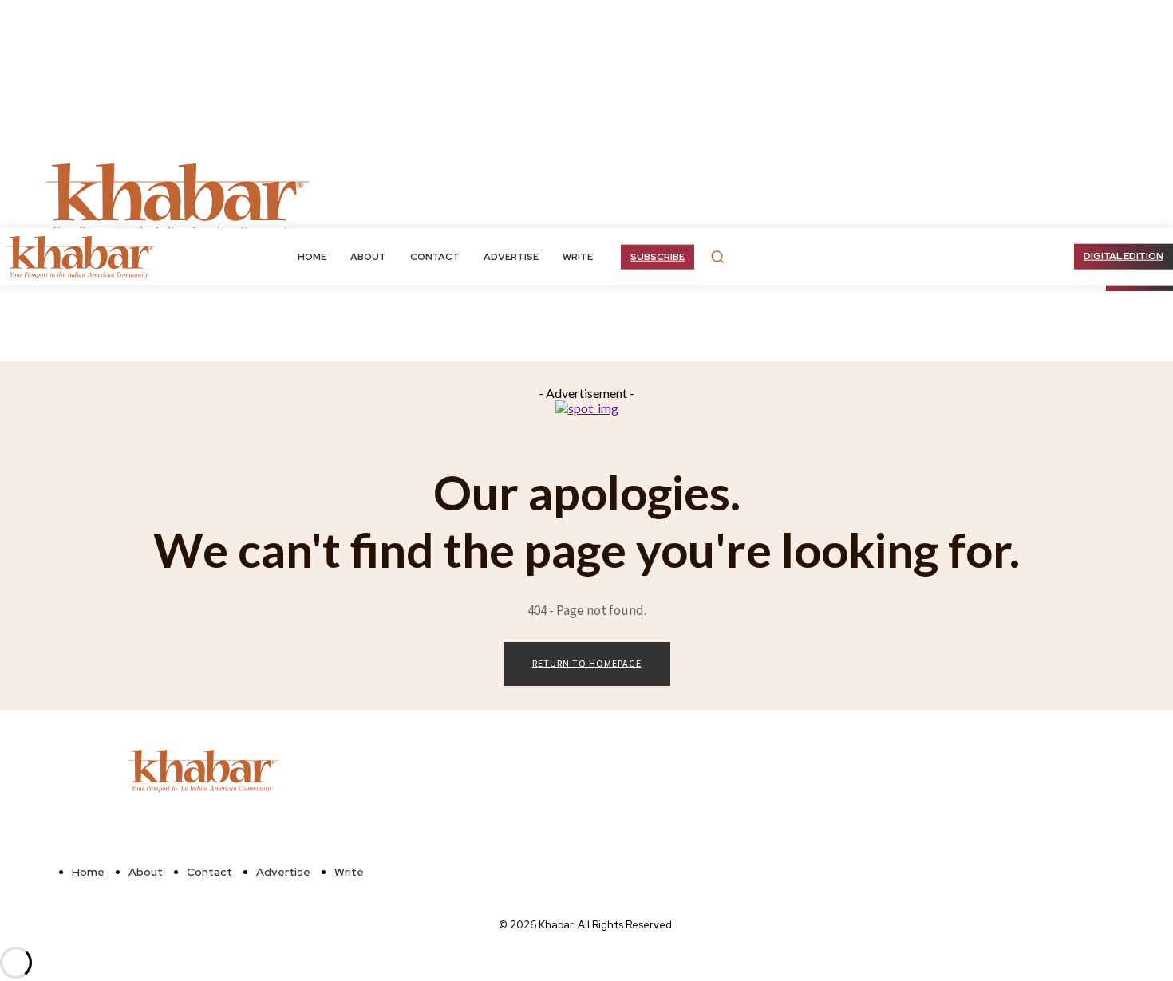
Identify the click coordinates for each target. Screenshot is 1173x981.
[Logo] (84, 256)
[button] (717, 257)
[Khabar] (179, 198)
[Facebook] (372, 198)
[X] (391, 198)
